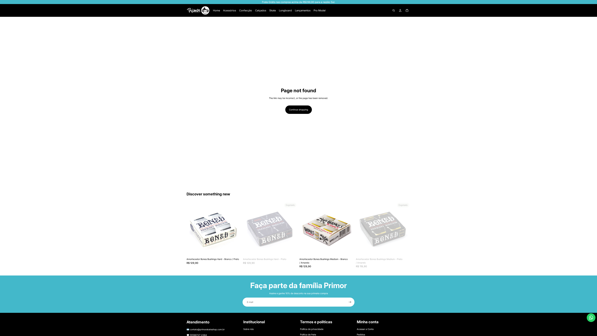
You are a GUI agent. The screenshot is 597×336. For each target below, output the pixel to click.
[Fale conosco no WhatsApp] (591, 317)
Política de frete (308, 334)
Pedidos (361, 334)
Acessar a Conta (365, 329)
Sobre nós (248, 329)
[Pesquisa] (393, 10)
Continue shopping (298, 109)
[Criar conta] (350, 302)
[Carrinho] (407, 10)
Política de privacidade (311, 329)
